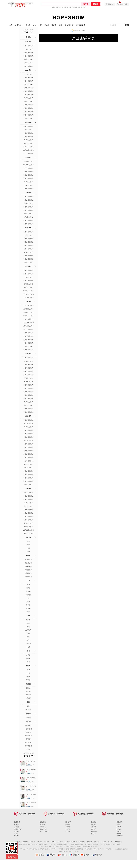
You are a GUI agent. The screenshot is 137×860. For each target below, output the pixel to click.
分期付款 (67, 829)
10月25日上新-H (28, 322)
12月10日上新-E (28, 305)
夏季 (28, 545)
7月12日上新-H (28, 398)
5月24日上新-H (28, 430)
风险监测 (89, 841)
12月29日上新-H (28, 294)
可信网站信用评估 (40, 855)
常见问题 (16, 831)
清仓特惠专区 (69, 25)
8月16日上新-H (28, 371)
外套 (40, 25)
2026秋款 (28, 41)
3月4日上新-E (28, 118)
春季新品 (28, 688)
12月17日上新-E (28, 297)
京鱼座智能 (120, 835)
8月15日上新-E (28, 46)
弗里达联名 (28, 725)
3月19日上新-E (28, 111)
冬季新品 (28, 698)
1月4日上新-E (28, 526)
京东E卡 (119, 831)
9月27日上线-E (28, 336)
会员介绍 (16, 827)
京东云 (76, 851)
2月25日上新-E (28, 126)
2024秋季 (28, 353)
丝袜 (57, 7)
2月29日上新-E (28, 496)
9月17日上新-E (28, 178)
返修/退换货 (94, 831)
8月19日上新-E (28, 196)
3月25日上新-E (28, 255)
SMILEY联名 (28, 742)
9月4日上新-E (28, 185)
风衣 (28, 623)
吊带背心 (83, 7)
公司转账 (67, 831)
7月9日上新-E (28, 213)
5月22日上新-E (28, 77)
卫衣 (28, 601)
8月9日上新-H (28, 378)
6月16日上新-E (28, 66)
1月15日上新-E (28, 280)
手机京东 (60, 841)
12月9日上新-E (28, 153)
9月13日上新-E (28, 343)
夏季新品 (28, 691)
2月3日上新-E (28, 130)
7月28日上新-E (28, 52)
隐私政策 (103, 841)
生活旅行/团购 (18, 829)
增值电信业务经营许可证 (120, 849)
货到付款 (67, 824)
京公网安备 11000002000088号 (24, 844)
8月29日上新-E (28, 350)
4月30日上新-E (28, 444)
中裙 (28, 673)
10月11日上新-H (28, 326)
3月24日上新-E (28, 108)
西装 (28, 626)
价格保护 (93, 827)
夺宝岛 (118, 824)
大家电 (16, 833)
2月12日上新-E (28, 274)
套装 (28, 702)
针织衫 (28, 605)
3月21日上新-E (28, 259)
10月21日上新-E (28, 165)
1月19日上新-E (28, 516)
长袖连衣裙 (28, 570)
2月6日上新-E (28, 277)
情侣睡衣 (74, 7)
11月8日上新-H (28, 319)
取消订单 (93, 833)
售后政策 (93, 824)
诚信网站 (63, 855)
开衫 (28, 637)
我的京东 (110, 4)
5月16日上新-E (28, 433)
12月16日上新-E (28, 150)
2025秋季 (28, 192)
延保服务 (119, 829)
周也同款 (28, 37)
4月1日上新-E (28, 467)
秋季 (28, 548)
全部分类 (18, 25)
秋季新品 (28, 695)
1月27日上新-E (28, 133)
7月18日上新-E (28, 56)
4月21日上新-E (28, 245)
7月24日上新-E (28, 392)
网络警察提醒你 (52, 855)
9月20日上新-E (28, 339)
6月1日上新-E (28, 74)
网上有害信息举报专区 (74, 855)
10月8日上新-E (28, 329)
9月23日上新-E (28, 175)
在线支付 (67, 827)
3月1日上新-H (28, 492)
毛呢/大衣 (28, 643)
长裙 (28, 676)
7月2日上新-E (28, 63)
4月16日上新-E (28, 94)
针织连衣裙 (28, 576)
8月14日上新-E (28, 375)
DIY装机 (119, 827)
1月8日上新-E (28, 523)
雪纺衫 (28, 588)
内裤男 (53, 7)
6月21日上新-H (28, 412)
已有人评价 (30, 765)
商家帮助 (46, 841)
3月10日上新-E (28, 115)
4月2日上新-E (28, 252)
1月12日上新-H (28, 520)
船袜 (79, 7)
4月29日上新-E (28, 88)
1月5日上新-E (28, 143)
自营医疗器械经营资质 (77, 844)
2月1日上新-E (28, 506)
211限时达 (43, 827)
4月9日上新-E (28, 464)
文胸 (70, 7)
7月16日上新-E (28, 395)
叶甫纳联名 (28, 729)
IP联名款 (28, 721)
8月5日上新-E (28, 49)
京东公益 (110, 841)
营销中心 (53, 841)
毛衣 (28, 612)
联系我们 (25, 841)
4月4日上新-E (28, 101)
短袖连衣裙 (28, 566)
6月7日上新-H (28, 423)
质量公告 (96, 841)
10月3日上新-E (28, 168)
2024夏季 (28, 416)
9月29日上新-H (28, 333)
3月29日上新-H (28, 471)
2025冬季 (28, 157)
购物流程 (16, 824)
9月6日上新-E (28, 346)
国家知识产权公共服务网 (96, 855)
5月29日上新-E (28, 224)
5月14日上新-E (28, 81)
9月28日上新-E (28, 171)
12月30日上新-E (28, 291)
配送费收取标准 (44, 831)
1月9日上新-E (28, 140)
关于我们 (18, 841)
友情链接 (67, 841)
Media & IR (118, 841)
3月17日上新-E (28, 478)
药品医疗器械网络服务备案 (61, 844)
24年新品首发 (80, 25)
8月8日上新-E (28, 203)
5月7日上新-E (28, 84)
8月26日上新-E (28, 188)
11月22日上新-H (28, 312)
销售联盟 (75, 841)
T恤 (28, 598)
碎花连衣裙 (28, 559)
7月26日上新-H (28, 388)
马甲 (28, 633)
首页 (10, 25)
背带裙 (28, 680)
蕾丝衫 (28, 591)
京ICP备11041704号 (41, 844)
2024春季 (28, 488)
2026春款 (28, 122)
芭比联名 (28, 732)
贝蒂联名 (28, 739)
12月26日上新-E (28, 146)
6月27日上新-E (28, 409)
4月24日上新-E (28, 91)
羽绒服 (47, 25)
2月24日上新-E (28, 270)
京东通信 (119, 833)
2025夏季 (28, 228)
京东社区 (82, 841)
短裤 (28, 662)
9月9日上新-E (28, 182)
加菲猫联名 (28, 746)
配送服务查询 (43, 829)
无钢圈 (66, 7)
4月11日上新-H (28, 461)
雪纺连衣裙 (28, 563)
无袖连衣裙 (28, 573)
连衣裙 (28, 25)
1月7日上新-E (28, 287)
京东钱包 (69, 851)
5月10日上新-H (28, 437)
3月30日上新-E (28, 105)
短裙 (28, 670)
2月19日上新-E (28, 499)
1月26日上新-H (28, 509)
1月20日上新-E (28, 136)
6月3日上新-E (28, 427)
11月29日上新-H (28, 309)
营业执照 (108, 849)
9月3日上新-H (28, 361)
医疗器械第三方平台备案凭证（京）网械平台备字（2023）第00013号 (85, 849)
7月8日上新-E (28, 59)
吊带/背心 (28, 595)
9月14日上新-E (28, 358)
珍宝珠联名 (28, 735)
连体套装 (28, 709)
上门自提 (42, 824)
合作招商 (39, 841)
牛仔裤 (28, 658)
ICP (51, 844)
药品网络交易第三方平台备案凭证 (94, 844)
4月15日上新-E (28, 249)
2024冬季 (28, 301)
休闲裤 (28, 655)
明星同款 (28, 713)
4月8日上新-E (28, 98)
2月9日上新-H (28, 503)
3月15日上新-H (28, 481)
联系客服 (16, 835)
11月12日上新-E (28, 161)
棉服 (28, 647)
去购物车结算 (123, 4)
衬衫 (28, 584)
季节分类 (28, 537)
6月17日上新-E (28, 420)
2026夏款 (28, 70)
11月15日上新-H (28, 316)
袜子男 (61, 7)
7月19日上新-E (28, 210)
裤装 (60, 25)
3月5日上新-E (28, 484)
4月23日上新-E (28, 454)
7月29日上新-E (28, 385)
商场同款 (28, 684)
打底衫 (28, 608)
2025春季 (28, 266)
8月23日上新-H (28, 364)
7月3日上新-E (28, 217)
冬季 (28, 551)
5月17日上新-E (28, 232)
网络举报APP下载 (85, 855)
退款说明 (93, 829)
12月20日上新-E (28, 533)
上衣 (34, 25)
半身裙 (54, 25)
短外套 (28, 620)
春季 (28, 541)
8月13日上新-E (28, 200)
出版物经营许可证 (69, 847)
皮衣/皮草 (28, 630)
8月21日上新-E (28, 368)
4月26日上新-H (28, 447)
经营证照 (60, 849)
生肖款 (28, 749)
